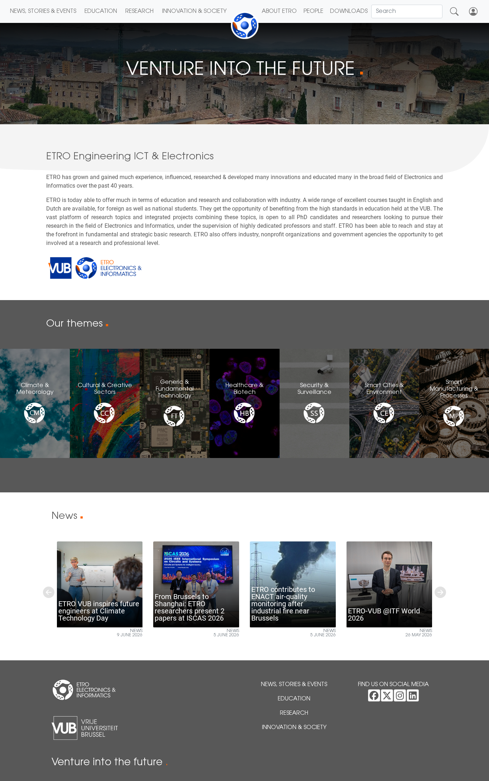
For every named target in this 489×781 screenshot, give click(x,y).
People (313, 11)
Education (100, 11)
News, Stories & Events (43, 11)
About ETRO (279, 11)
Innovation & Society (194, 11)
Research (139, 11)
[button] (48, 592)
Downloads (349, 11)
